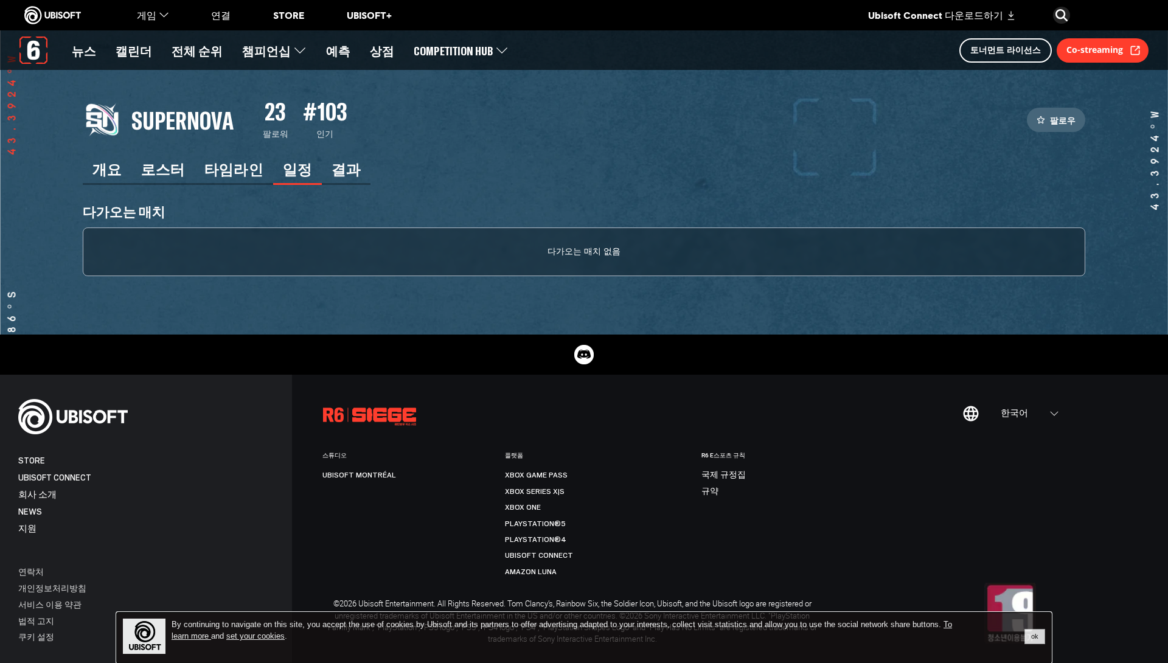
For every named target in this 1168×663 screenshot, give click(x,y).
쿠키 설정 (36, 636)
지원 (27, 528)
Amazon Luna (531, 572)
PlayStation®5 (535, 523)
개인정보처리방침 (52, 588)
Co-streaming (1094, 49)
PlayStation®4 (535, 539)
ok (1034, 636)
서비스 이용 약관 (50, 604)
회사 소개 (37, 494)
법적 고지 (36, 621)
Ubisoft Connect (54, 477)
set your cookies (255, 636)
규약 (709, 491)
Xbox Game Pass (536, 475)
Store (31, 460)
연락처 (31, 571)
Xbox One (523, 507)
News (30, 511)
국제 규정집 (723, 475)
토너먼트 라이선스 (1005, 49)
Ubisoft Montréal (359, 475)
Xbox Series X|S (535, 491)
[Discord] (584, 354)
